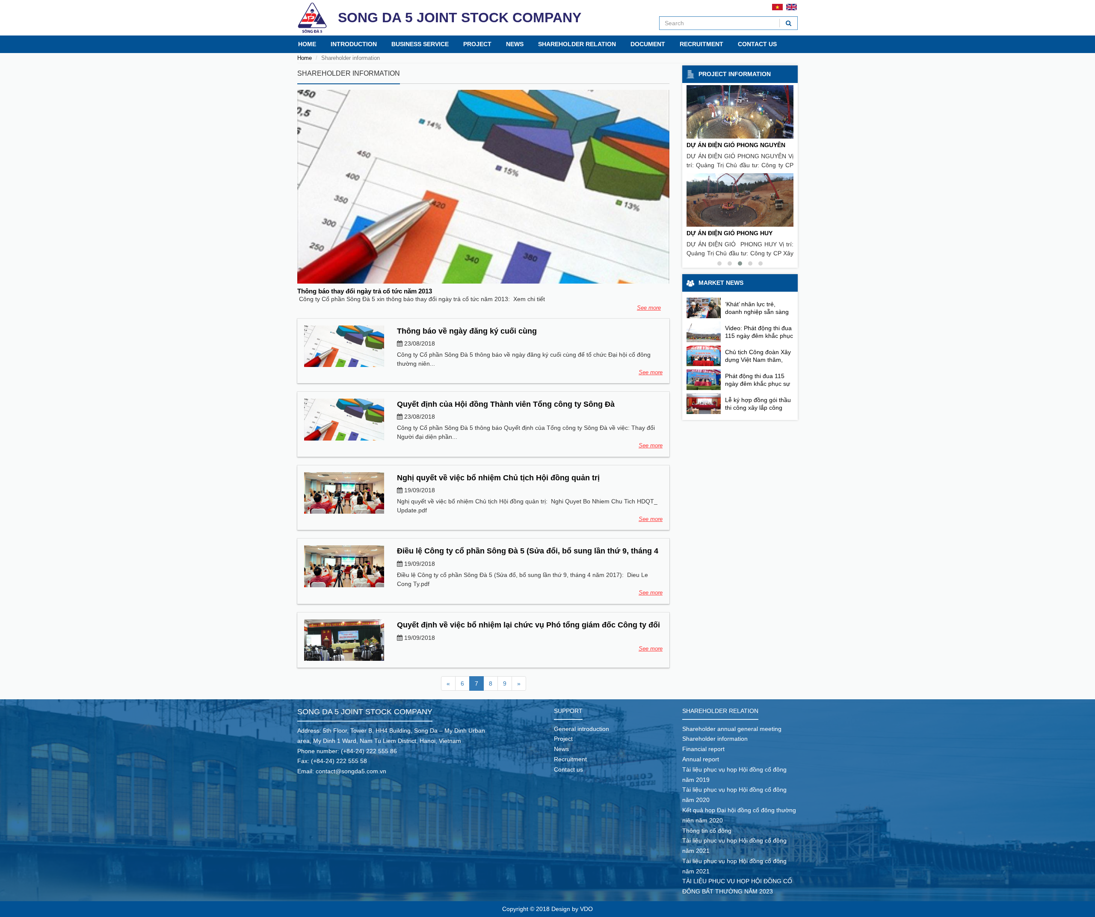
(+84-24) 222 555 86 (369, 751)
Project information (734, 74)
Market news (720, 282)
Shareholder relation (577, 44)
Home (307, 44)
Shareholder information (715, 738)
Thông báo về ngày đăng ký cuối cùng (467, 331)
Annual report (700, 759)
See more (649, 308)
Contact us (757, 44)
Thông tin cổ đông (706, 830)
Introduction (354, 44)
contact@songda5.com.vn (351, 771)
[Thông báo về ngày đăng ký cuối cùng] (344, 346)
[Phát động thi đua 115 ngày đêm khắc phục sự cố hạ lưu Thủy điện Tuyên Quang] (704, 380)
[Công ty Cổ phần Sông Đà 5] (312, 17)
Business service (420, 44)
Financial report (703, 748)
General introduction (581, 728)
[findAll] (788, 23)
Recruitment (701, 44)
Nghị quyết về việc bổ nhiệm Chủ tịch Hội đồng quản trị (498, 477)
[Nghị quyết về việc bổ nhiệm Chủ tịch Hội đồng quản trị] (344, 493)
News (515, 44)
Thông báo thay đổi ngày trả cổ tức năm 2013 (364, 291)
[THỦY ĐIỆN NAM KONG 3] (740, 200)
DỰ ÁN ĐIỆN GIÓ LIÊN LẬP (725, 145)
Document (647, 44)
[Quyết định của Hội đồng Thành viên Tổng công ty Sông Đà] (344, 419)
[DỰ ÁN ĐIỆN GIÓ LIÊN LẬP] (740, 112)
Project (477, 44)
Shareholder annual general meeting (731, 728)
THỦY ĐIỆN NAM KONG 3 (723, 233)
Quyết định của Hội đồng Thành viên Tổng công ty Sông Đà (506, 404)
